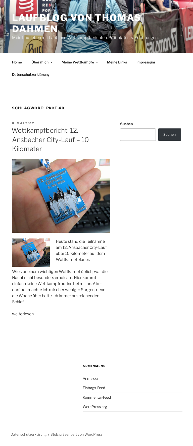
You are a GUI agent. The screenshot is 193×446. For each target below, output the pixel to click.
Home (17, 62)
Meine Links (117, 62)
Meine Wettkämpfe (78, 62)
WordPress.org (95, 406)
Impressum (145, 62)
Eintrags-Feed (94, 388)
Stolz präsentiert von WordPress (77, 434)
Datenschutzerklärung (31, 74)
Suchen (126, 124)
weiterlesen (23, 314)
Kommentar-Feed (97, 397)
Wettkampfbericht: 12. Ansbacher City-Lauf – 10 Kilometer (50, 139)
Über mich (40, 62)
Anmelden (91, 378)
